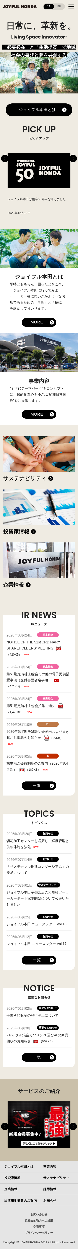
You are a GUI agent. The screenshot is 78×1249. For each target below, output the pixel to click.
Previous (5, 158)
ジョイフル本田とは (37, 110)
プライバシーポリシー (39, 1232)
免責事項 (39, 1226)
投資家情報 (16, 531)
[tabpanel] (39, 184)
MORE (37, 322)
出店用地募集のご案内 (20, 1200)
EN (59, 6)
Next (73, 158)
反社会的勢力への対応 (39, 1220)
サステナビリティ (25, 478)
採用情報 (49, 1189)
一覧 (37, 785)
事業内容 (49, 1166)
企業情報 (13, 585)
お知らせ (49, 1200)
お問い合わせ (39, 1214)
